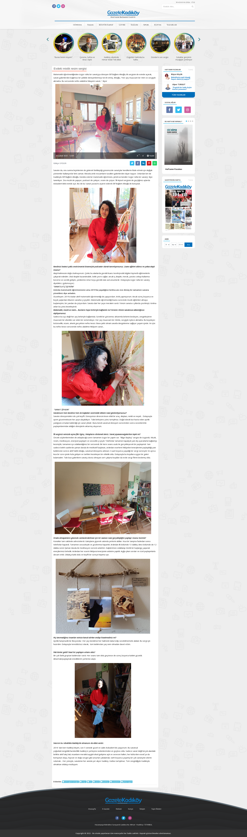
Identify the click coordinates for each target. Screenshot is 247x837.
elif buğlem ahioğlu (71, 782)
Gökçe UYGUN (59, 163)
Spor (146, 24)
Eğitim (157, 24)
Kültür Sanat (106, 24)
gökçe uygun (127, 782)
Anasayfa (92, 809)
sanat (97, 782)
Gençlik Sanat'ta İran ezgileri (183, 58)
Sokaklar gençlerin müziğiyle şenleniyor (159, 58)
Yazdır (151, 155)
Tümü (190, 69)
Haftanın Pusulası (173, 169)
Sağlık (134, 24)
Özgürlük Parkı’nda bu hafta (111, 58)
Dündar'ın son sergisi (135, 57)
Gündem (77, 24)
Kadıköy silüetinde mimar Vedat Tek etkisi (87, 58)
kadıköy (106, 782)
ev (90, 782)
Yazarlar (172, 24)
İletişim (142, 809)
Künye (130, 809)
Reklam (119, 809)
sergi (84, 782)
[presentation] (48, 39)
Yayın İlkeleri (156, 809)
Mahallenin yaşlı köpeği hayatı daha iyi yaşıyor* (180, 78)
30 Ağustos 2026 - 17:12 (185, 2)
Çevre (122, 24)
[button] (186, 121)
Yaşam (90, 24)
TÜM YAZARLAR (178, 95)
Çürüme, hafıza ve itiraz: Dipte (63, 58)
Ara (188, 245)
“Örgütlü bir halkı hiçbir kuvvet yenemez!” (182, 88)
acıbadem (116, 782)
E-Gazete (105, 809)
